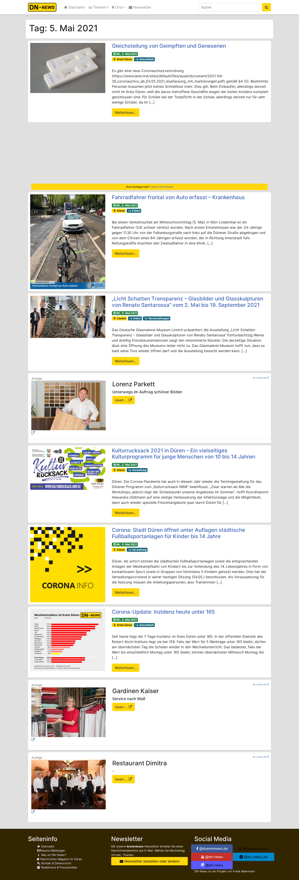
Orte (118, 7)
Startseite (76, 7)
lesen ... (121, 400)
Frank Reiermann (244, 871)
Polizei (135, 210)
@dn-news (213, 857)
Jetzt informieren (162, 186)
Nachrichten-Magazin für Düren (60, 859)
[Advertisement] (149, 153)
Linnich (121, 318)
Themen (99, 7)
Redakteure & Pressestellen (58, 867)
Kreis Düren (124, 59)
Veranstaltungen (158, 318)
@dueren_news (255, 848)
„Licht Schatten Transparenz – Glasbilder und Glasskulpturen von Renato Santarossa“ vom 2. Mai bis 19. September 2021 (187, 301)
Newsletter (141, 7)
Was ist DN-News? (53, 855)
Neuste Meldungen (52, 850)
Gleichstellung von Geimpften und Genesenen (169, 46)
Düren (120, 210)
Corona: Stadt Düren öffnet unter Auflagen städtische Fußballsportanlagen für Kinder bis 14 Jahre (178, 533)
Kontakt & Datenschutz (55, 863)
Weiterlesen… (126, 112)
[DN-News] (43, 7)
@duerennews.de (213, 848)
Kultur (137, 318)
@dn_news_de (255, 857)
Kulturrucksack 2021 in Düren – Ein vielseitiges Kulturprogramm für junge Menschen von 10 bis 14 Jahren (183, 453)
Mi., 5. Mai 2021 (126, 54)
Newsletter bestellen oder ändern (151, 861)
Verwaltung (139, 470)
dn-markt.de (259, 377)
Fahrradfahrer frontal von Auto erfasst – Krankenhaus (178, 197)
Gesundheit (146, 59)
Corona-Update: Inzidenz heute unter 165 (163, 612)
